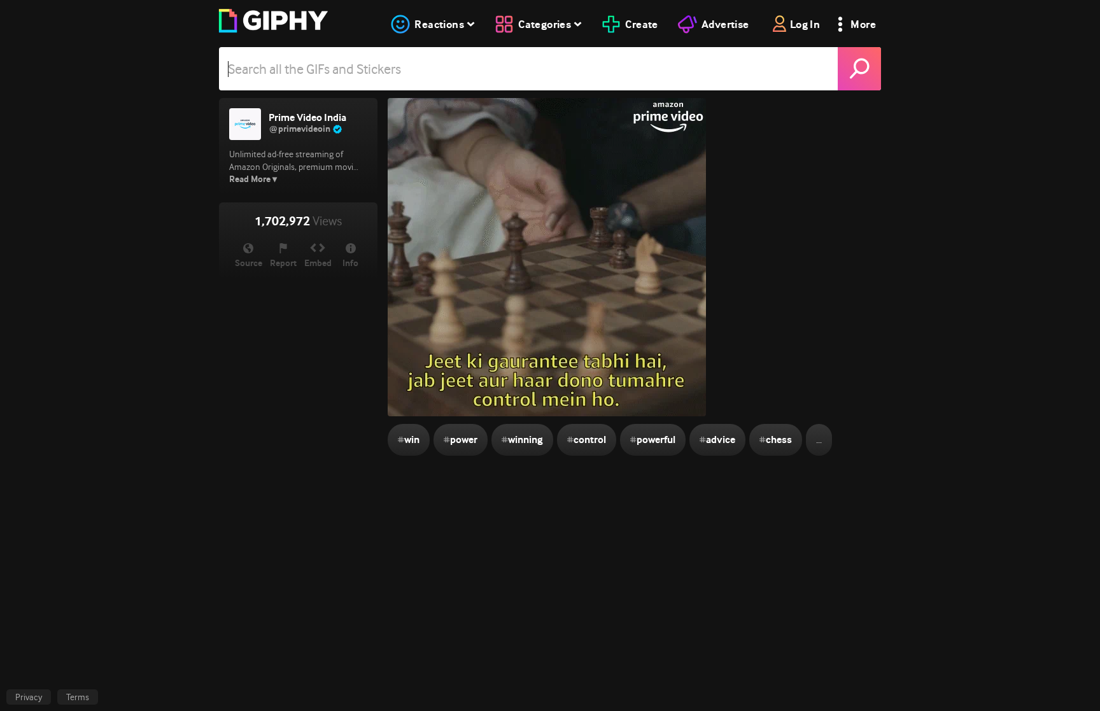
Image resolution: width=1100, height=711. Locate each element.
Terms (77, 697)
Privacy (28, 697)
